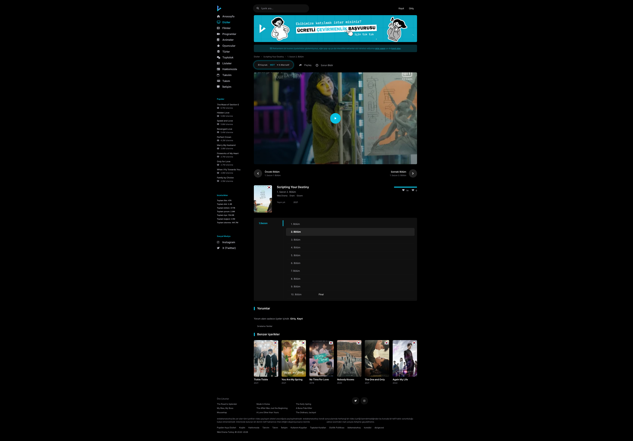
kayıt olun (396, 48)
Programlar (229, 34)
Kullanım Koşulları (299, 427)
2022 (395, 383)
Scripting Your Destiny (273, 56)
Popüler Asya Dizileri (226, 427)
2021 (256, 383)
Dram (292, 195)
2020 (339, 383)
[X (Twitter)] (355, 400)
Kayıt (401, 8)
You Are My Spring (292, 379)
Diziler (226, 22)
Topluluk (227, 57)
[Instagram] (364, 400)
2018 (311, 383)
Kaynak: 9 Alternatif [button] (274, 65)
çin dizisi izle (395, 422)
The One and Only (375, 379)
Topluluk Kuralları (318, 427)
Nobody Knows (345, 379)
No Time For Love (319, 379)
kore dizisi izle (381, 422)
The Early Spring (303, 404)
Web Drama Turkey (225, 432)
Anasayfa (228, 16)
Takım (226, 81)
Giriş (411, 8)
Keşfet (242, 427)
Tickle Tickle (261, 379)
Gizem (300, 195)
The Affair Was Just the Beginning (271, 408)
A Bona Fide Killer (304, 408)
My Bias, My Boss (225, 408)
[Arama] (259, 8)
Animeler (228, 39)
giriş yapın (380, 48)
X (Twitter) (229, 248)
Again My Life (400, 379)
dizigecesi (379, 427)
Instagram (228, 242)
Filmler (226, 28)
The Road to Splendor (227, 404)
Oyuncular (228, 45)
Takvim (226, 75)
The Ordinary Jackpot (306, 412)
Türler (226, 51)
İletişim (226, 86)
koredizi (367, 427)
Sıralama (264, 326)
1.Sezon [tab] (263, 223)
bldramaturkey (354, 427)
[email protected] (318, 422)
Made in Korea (263, 404)
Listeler (227, 63)
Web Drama (282, 195)
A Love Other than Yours (267, 412)
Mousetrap (222, 412)
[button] (305, 65)
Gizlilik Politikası (336, 427)
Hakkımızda (229, 69)
